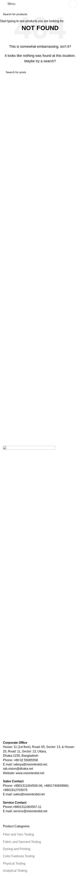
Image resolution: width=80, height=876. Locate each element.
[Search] (73, 4)
